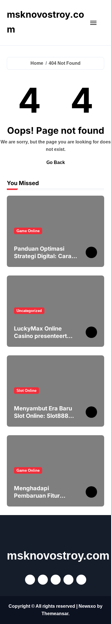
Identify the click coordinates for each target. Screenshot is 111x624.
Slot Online (26, 390)
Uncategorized (29, 311)
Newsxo (87, 606)
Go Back (55, 162)
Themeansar (55, 613)
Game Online (28, 231)
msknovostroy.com (58, 555)
